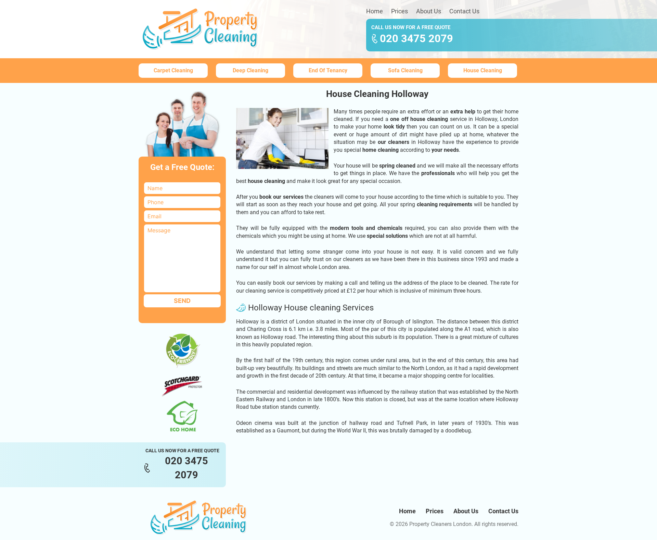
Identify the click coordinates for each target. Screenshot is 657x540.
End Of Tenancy (328, 70)
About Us (428, 11)
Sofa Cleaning (405, 70)
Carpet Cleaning (173, 70)
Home (374, 11)
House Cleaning (482, 70)
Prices (399, 11)
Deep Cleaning (250, 70)
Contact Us (464, 11)
